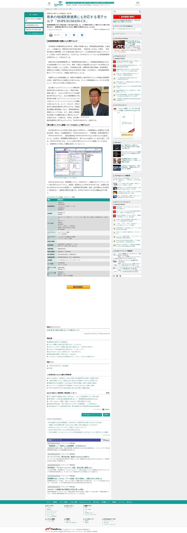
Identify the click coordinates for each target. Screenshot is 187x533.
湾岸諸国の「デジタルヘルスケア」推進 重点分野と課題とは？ (70, 467)
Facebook (117, 276)
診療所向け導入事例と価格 (33, 29)
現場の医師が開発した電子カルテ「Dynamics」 (62, 354)
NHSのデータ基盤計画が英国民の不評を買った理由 (65, 489)
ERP (86, 507)
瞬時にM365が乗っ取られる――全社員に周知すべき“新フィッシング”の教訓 (133, 42)
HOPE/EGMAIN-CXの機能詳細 (34, 19)
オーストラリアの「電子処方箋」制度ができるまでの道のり (68, 457)
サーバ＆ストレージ (52, 511)
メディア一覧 (48, 531)
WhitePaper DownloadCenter (105, 440)
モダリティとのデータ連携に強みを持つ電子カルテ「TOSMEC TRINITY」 (71, 347)
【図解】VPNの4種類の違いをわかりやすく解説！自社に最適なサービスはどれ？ (73, 425)
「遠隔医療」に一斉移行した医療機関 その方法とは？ (66, 446)
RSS (114, 276)
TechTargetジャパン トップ (92, 414)
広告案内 (60, 531)
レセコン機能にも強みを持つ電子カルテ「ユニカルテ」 (65, 344)
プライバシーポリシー (77, 531)
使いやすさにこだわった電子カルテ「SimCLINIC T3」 (65, 352)
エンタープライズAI (90, 514)
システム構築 (69, 330)
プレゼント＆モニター (110, 524)
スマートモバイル (51, 513)
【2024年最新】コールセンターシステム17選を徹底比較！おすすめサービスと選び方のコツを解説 (78, 432)
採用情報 (95, 531)
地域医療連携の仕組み (32, 25)
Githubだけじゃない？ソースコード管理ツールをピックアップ (67, 427)
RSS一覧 (106, 522)
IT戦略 (56, 330)
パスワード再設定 (63, 502)
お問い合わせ (96, 502)
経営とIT (68, 521)
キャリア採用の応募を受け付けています (124, 29)
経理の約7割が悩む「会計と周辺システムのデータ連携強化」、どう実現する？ (73, 404)
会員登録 (55, 502)
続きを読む (78, 287)
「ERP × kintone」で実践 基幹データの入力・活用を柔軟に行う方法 (70, 401)
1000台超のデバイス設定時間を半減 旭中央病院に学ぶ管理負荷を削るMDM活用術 (74, 406)
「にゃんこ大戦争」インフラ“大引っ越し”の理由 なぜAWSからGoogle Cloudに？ (128, 110)
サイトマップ (121, 502)
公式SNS (55, 531)
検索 (140, 11)
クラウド (49, 507)
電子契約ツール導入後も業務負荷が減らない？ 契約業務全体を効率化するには (73, 399)
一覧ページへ (137, 172)
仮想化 (49, 509)
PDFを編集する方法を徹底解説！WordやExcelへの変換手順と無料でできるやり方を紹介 (75, 422)
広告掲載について (105, 502)
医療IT (106, 414)
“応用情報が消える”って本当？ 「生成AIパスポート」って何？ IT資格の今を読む (130, 160)
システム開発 (50, 521)
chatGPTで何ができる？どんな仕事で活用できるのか (64, 430)
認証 (62, 330)
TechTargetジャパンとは (85, 502)
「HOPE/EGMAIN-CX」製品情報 (58, 366)
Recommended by (98, 409)
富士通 (50, 330)
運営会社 (89, 531)
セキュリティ (69, 507)
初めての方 (129, 502)
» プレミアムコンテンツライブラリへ (123, 138)
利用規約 (114, 502)
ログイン (48, 502)
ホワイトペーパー (108, 521)
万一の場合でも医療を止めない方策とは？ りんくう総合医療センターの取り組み (74, 396)
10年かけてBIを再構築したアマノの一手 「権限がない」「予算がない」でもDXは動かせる (129, 180)
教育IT (87, 522)
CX (86, 511)
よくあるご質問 (73, 502)
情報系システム (89, 513)
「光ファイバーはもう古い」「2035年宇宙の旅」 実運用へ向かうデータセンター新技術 (130, 167)
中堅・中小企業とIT (71, 522)
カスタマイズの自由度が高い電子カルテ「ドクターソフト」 (66, 349)
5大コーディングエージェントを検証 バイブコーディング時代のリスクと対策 (131, 153)
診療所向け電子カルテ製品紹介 (57, 342)
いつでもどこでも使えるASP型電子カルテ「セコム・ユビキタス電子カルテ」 (72, 356)
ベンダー (77, 330)
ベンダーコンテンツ (120, 33)
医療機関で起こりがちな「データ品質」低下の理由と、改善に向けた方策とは (74, 478)
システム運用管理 (51, 516)
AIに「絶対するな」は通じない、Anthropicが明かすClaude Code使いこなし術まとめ (130, 146)
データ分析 (88, 509)
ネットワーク (50, 514)
